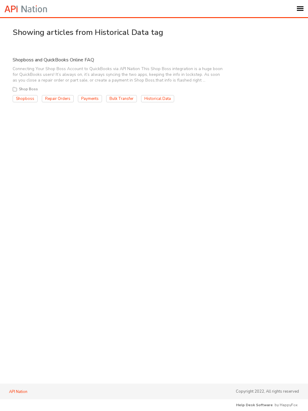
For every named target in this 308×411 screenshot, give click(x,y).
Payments (90, 98)
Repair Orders (57, 98)
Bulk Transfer (121, 98)
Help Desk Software (254, 405)
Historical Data (157, 98)
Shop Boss (28, 89)
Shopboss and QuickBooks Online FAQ (53, 60)
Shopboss (25, 98)
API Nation (18, 391)
